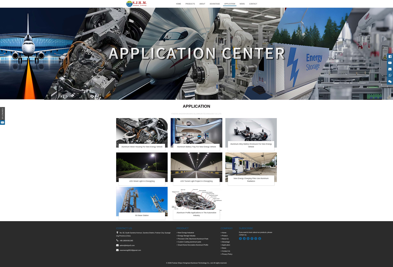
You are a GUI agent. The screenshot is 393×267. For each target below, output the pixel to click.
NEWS (242, 4)
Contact (253, 4)
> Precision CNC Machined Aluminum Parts (192, 239)
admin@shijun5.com (127, 245)
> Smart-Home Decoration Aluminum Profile (192, 245)
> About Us (225, 239)
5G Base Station (142, 215)
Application (229, 4)
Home (178, 4)
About (202, 4)
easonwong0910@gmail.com (130, 250)
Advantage (215, 4)
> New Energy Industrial (185, 233)
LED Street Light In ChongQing (142, 181)
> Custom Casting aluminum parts (189, 242)
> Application (225, 245)
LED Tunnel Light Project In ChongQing (196, 181)
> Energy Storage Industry (186, 236)
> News (223, 248)
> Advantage (225, 242)
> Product (224, 236)
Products (190, 4)
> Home (223, 233)
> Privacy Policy (226, 254)
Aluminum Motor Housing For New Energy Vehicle (141, 147)
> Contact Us (225, 251)
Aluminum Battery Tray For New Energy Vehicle (196, 147)
